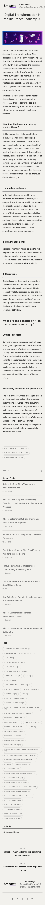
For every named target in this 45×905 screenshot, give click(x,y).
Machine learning (14, 736)
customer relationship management (21, 708)
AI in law (9, 658)
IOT (33, 727)
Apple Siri (10, 680)
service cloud (12, 800)
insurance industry (13, 457)
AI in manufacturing (15, 663)
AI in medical (11, 667)
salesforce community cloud (19, 773)
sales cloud (23, 764)
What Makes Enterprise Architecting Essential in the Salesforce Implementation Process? (22, 503)
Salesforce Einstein (15, 782)
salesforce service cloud (18, 796)
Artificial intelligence (15, 448)
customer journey (14, 703)
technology (12, 809)
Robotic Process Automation (19, 760)
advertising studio (15, 654)
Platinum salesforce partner (20, 755)
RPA (7, 764)
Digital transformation (16, 453)
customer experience (15, 698)
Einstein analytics (14, 718)
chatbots (10, 694)
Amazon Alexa (12, 676)
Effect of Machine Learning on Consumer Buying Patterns (22, 852)
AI (32, 654)
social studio (12, 805)
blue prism (30, 689)
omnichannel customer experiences (21, 750)
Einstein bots (12, 722)
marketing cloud (14, 740)
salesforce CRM (13, 778)
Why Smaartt (12, 818)
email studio (32, 722)
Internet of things (14, 727)
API (28, 676)
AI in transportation (15, 672)
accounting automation (17, 649)
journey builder (13, 731)
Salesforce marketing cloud (20, 787)
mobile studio (12, 745)
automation (11, 689)
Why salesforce (13, 814)
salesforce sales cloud (17, 791)
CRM (25, 694)
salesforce (11, 769)
